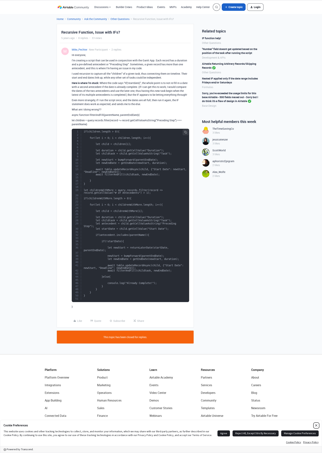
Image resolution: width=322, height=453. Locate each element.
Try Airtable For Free (264, 416)
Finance (102, 416)
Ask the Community (95, 19)
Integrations (53, 385)
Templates (208, 408)
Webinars (155, 416)
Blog (254, 393)
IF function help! (211, 38)
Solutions (103, 370)
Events (161, 7)
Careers (256, 385)
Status (255, 400)
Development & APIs (213, 57)
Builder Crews (124, 7)
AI (46, 408)
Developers (208, 393)
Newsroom (258, 408)
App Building (53, 400)
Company (257, 370)
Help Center (203, 7)
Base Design (209, 105)
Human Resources (109, 400)
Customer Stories (160, 408)
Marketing (104, 385)
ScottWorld (219, 150)
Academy (186, 7)
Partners (206, 377)
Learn (153, 370)
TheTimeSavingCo (223, 128)
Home (60, 19)
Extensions (52, 393)
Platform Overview (57, 377)
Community (74, 19)
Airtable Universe (212, 416)
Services (206, 385)
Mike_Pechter (79, 49)
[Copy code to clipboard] (185, 132)
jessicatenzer (220, 139)
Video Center (157, 393)
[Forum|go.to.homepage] (73, 7)
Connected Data (55, 416)
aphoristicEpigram (223, 161)
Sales (100, 408)
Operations (104, 393)
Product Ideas (145, 7)
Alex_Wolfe (218, 172)
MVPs (173, 7)
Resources (208, 370)
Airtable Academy (161, 377)
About (255, 377)
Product (102, 377)
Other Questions (120, 19)
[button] (234, 7)
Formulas (207, 87)
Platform (51, 370)
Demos (154, 400)
